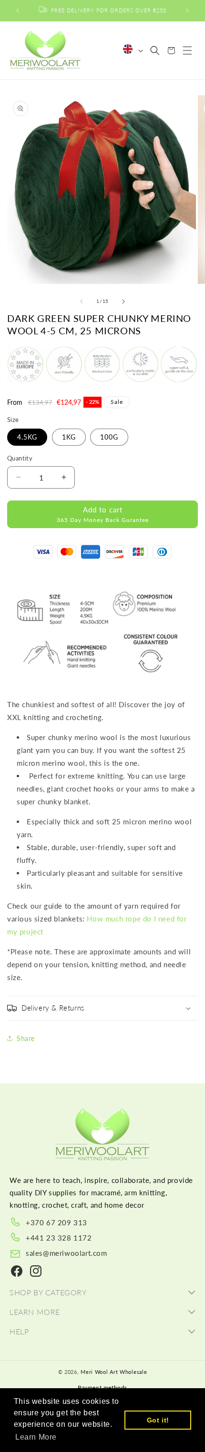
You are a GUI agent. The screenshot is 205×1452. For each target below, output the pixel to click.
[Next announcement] (187, 10)
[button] (155, 50)
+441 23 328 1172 (59, 1237)
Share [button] (26, 1038)
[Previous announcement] (17, 10)
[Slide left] (81, 301)
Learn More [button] (36, 1437)
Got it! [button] (158, 1420)
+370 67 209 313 (56, 1222)
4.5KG (27, 437)
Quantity (19, 458)
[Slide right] (123, 301)
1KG (69, 437)
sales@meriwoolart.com (66, 1253)
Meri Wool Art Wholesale (114, 1372)
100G (109, 437)
